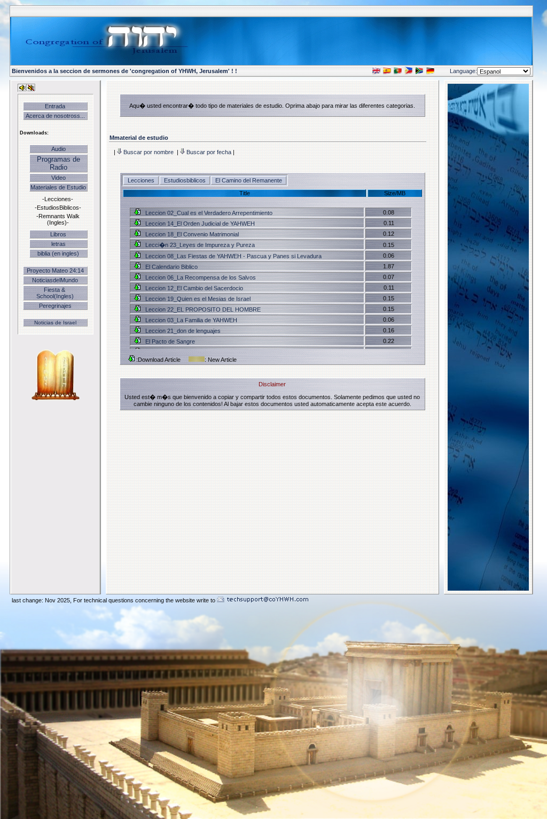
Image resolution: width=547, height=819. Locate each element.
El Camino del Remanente (248, 180)
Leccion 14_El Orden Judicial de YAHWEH (199, 223)
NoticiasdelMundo (55, 280)
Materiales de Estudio (58, 187)
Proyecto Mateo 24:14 (55, 270)
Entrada (55, 106)
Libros (58, 234)
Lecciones (142, 180)
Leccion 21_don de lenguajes (182, 331)
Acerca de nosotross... (55, 116)
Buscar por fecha (208, 152)
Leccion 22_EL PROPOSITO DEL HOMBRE (202, 309)
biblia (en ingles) (58, 253)
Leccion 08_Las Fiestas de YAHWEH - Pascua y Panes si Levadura (233, 256)
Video (58, 177)
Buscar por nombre (148, 152)
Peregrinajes (55, 306)
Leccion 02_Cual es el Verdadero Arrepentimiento (208, 213)
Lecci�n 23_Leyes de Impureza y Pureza (199, 245)
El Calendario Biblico (171, 267)
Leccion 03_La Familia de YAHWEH (190, 320)
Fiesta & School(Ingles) (55, 293)
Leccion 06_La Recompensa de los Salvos (200, 277)
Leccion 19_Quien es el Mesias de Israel (197, 299)
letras (58, 244)
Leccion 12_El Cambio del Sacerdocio (193, 288)
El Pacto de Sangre (169, 341)
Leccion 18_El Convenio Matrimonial (191, 234)
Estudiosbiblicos (185, 180)
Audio (58, 149)
